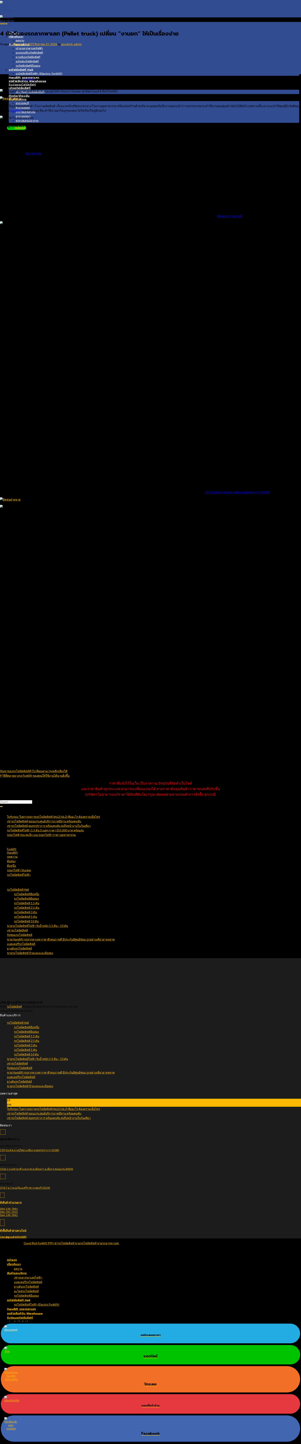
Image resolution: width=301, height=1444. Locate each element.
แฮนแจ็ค (28, 79)
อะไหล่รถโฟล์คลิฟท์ (27, 61)
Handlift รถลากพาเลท (21, 1309)
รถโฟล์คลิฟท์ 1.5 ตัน (26, 903)
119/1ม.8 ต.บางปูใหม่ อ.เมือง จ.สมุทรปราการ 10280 (237, 492)
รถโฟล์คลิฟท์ (14, 1006)
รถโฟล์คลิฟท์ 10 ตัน (26, 921)
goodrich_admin (71, 44)
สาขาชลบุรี (22, 103)
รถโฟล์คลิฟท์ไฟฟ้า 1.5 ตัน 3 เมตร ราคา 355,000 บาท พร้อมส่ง (45, 830)
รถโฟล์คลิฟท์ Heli (21, 70)
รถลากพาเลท (33, 153)
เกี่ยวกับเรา (14, 1264)
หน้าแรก (12, 1260)
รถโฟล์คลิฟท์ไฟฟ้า (18, 875)
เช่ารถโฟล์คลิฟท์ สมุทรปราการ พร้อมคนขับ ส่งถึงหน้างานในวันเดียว (49, 826)
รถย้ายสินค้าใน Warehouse (25, 1313)
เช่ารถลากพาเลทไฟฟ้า (29, 48)
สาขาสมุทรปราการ (27, 120)
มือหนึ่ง (11, 866)
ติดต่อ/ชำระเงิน (19, 96)
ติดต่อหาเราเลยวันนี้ (229, 216)
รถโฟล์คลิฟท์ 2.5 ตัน (26, 908)
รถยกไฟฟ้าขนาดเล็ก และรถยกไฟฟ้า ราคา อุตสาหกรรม (41, 835)
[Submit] (1, 806)
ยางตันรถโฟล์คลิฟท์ (28, 57)
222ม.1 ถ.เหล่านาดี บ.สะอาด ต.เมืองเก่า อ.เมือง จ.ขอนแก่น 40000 (36, 1168)
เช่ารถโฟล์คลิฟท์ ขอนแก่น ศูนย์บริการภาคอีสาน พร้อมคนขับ (44, 821)
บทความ (3, 23)
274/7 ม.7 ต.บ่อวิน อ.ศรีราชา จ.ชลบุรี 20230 (25, 1187)
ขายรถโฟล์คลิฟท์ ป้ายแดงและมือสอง (30, 953)
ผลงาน (20, 40)
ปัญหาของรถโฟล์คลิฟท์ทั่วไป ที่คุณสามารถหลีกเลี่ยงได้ (33, 771)
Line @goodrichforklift (13, 1236)
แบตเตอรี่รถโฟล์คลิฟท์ (29, 53)
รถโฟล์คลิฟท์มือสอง (28, 66)
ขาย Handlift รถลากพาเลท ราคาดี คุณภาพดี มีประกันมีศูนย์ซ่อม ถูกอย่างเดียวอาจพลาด (61, 939)
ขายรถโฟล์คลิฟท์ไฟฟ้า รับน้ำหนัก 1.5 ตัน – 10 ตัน (37, 926)
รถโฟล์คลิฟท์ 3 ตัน (25, 912)
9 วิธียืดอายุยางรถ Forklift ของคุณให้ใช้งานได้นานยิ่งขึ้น (35, 775)
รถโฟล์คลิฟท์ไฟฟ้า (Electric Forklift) (39, 73)
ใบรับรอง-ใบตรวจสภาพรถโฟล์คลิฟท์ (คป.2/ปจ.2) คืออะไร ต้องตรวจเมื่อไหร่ (53, 817)
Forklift (11, 849)
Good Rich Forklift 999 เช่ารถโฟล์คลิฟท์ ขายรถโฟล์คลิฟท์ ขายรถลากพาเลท (71, 1243)
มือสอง (11, 861)
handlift (16, 110)
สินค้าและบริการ (17, 1273)
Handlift (12, 852)
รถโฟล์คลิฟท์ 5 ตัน (25, 917)
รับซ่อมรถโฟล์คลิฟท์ (19, 935)
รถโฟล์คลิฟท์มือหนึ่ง (26, 894)
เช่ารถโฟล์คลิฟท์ (19, 88)
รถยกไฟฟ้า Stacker (19, 870)
